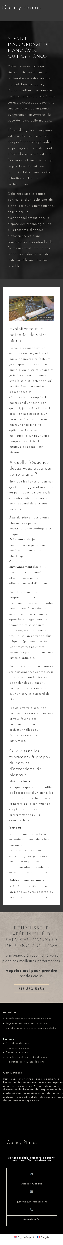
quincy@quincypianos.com (31, 1202)
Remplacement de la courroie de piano (29, 1019)
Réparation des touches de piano (25, 1062)
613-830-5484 (31, 989)
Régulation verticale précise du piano (27, 1023)
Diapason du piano (17, 1052)
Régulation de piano (18, 1048)
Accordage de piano (18, 1043)
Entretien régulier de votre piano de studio (31, 1028)
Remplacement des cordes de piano (27, 1057)
